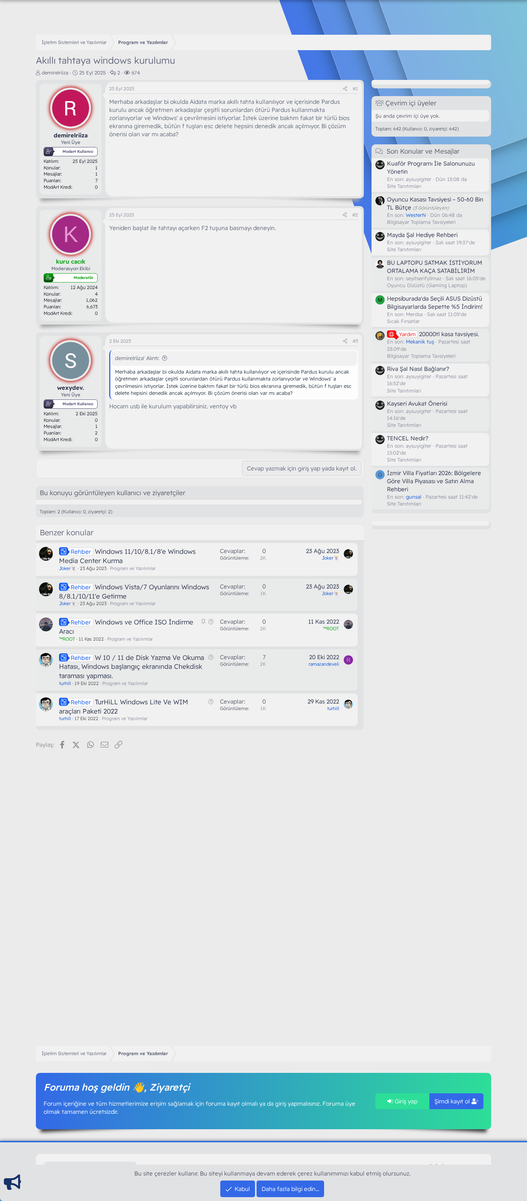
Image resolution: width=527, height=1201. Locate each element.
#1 (355, 88)
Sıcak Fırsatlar (403, 321)
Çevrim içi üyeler (410, 103)
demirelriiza (55, 72)
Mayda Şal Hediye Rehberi (422, 235)
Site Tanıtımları (404, 186)
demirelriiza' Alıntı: (137, 358)
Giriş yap (405, 1101)
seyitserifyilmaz (423, 278)
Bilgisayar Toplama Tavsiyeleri (421, 222)
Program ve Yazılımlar (132, 568)
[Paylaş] (345, 89)
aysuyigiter (418, 179)
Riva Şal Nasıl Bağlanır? (418, 368)
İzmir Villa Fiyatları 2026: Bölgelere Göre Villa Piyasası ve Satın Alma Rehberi (434, 481)
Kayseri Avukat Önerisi (417, 403)
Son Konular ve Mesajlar (423, 151)
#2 (355, 215)
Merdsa (414, 314)
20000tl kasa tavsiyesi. (439, 334)
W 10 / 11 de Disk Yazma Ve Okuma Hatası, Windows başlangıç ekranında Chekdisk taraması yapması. (131, 666)
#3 (355, 341)
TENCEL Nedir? (407, 438)
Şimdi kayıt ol (452, 1101)
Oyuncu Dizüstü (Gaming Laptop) (427, 285)
